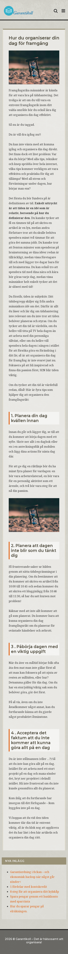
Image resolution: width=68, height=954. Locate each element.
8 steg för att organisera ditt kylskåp (34, 892)
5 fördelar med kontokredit (28, 887)
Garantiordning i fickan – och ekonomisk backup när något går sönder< (32, 877)
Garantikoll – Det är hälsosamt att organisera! (39, 940)
